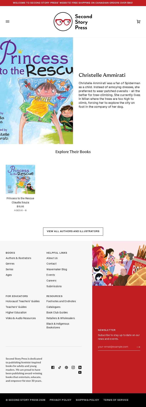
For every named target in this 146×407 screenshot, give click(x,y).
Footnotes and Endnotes (61, 301)
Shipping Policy (87, 400)
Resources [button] (54, 296)
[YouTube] (80, 372)
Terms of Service (116, 400)
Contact (51, 264)
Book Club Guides (57, 313)
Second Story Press (23, 400)
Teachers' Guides (16, 307)
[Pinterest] (66, 367)
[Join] (135, 347)
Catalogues (53, 307)
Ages (9, 275)
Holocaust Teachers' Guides (23, 301)
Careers (51, 281)
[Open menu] (11, 21)
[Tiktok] (59, 367)
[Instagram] (73, 367)
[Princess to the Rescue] (20, 175)
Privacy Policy (61, 400)
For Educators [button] (17, 296)
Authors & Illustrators (18, 258)
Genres (10, 264)
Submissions (54, 286)
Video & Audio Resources (21, 318)
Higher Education (16, 313)
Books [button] (10, 253)
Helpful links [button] (56, 253)
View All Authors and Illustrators (73, 231)
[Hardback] (20, 175)
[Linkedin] (80, 367)
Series (9, 269)
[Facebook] (52, 367)
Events (50, 275)
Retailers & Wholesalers (60, 318)
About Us (52, 258)
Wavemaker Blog (56, 269)
